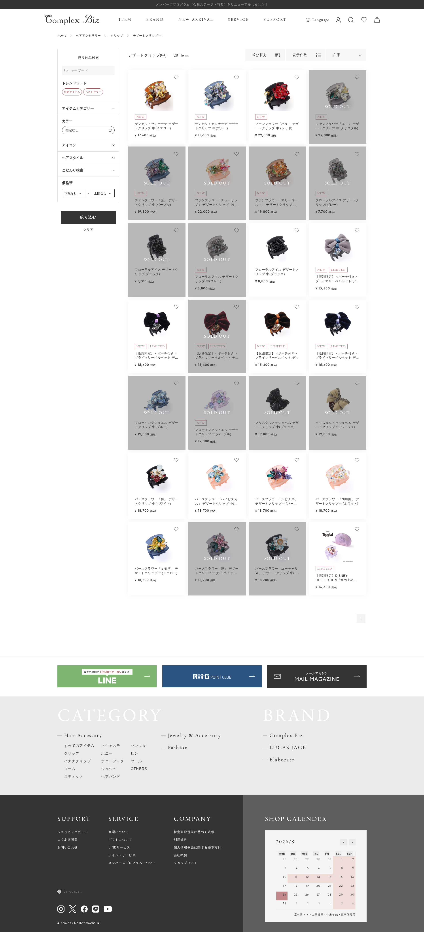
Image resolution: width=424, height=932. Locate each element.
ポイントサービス (122, 855)
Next (178, 94)
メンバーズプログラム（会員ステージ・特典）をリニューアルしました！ (212, 4)
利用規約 (180, 839)
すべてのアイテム (79, 746)
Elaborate (282, 760)
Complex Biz (286, 736)
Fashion (178, 748)
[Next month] (352, 842)
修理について (118, 832)
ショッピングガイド (72, 832)
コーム (70, 769)
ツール (136, 761)
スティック (73, 776)
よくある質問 (67, 839)
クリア (88, 229)
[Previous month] (343, 842)
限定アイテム (72, 92)
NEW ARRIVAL (195, 20)
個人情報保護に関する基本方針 (197, 847)
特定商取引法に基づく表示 (194, 832)
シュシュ (108, 769)
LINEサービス (119, 847)
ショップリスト (186, 863)
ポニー (107, 753)
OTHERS (139, 769)
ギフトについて (120, 839)
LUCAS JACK (288, 748)
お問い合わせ (67, 847)
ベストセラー (93, 92)
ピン (134, 753)
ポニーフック (112, 761)
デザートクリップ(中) (148, 35)
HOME (61, 35)
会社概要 (180, 855)
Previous (135, 94)
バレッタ (138, 746)
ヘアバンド (110, 776)
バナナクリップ (77, 761)
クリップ (117, 35)
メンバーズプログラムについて (132, 863)
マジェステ (110, 746)
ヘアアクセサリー (88, 35)
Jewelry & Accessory (194, 736)
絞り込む (88, 217)
